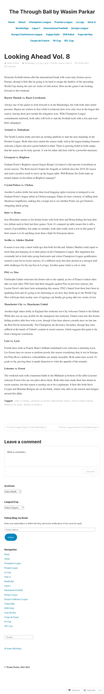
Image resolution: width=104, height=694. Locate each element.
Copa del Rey (85, 34)
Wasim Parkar (13, 63)
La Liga (80, 22)
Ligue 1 (36, 28)
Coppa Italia (53, 34)
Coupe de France (39, 40)
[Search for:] (18, 636)
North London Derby (82, 400)
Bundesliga (22, 28)
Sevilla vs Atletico (33, 404)
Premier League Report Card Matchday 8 (25, 428)
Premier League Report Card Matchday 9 (78, 428)
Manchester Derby (60, 400)
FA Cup (57, 40)
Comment (90, 471)
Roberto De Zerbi (13, 404)
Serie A (92, 22)
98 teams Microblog (12, 648)
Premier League (63, 22)
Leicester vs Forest (40, 400)
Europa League (79, 28)
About (21, 22)
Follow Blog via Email (16, 518)
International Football (55, 28)
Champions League (40, 22)
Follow (11, 537)
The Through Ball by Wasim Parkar (52, 12)
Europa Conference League (27, 34)
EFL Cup (69, 40)
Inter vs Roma (22, 400)
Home (11, 22)
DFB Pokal (68, 34)
